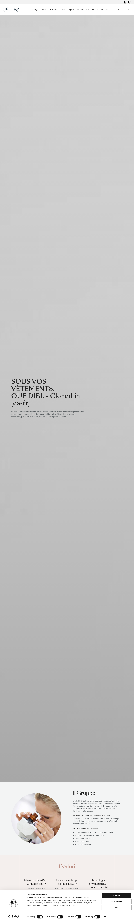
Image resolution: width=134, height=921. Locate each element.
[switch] (60, 916)
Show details (109, 917)
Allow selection (116, 901)
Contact (104, 10)
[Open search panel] (116, 10)
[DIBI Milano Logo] (13, 10)
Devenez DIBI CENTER (87, 10)
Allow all (116, 895)
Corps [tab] (43, 10)
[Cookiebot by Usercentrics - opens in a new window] (13, 916)
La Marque (54, 10)
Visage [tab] (35, 10)
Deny (116, 907)
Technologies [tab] (67, 10)
